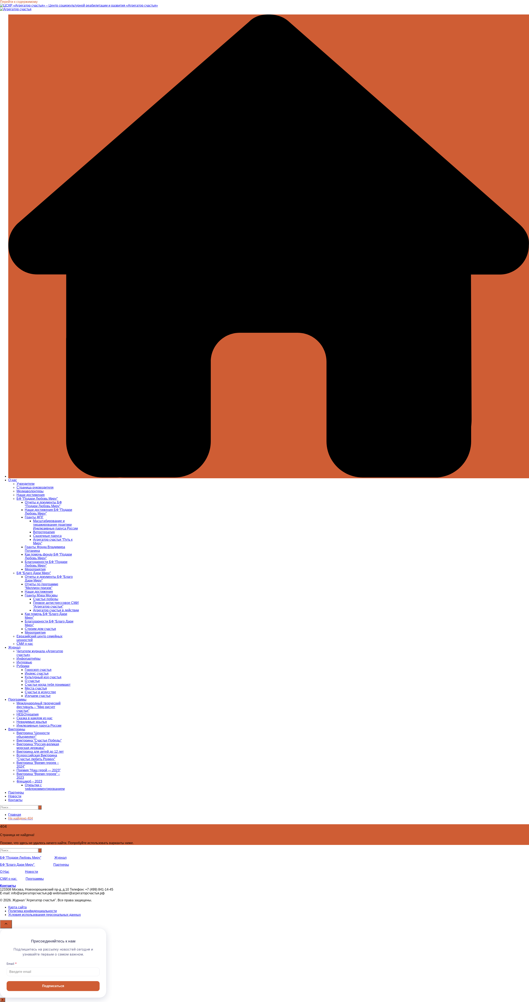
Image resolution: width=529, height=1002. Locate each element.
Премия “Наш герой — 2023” (39, 770)
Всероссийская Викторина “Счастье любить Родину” (37, 757)
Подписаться (53, 986)
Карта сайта (17, 907)
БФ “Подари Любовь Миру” (37, 498)
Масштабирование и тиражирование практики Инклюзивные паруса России (55, 524)
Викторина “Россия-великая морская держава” (38, 746)
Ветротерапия (44, 532)
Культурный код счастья (43, 677)
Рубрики (23, 666)
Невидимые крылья (32, 722)
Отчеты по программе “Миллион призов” (41, 586)
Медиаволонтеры (30, 491)
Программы (17, 699)
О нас (12, 480)
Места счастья (36, 688)
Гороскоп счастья (38, 670)
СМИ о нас (25, 643)
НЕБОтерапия (28, 714)
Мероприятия (35, 569)
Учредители (26, 483)
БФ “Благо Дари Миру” (34, 573)
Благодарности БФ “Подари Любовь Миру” (46, 563)
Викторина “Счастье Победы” (39, 740)
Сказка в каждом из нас (34, 718)
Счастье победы (45, 599)
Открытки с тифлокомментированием (45, 787)
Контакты (15, 800)
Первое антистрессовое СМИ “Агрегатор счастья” (56, 604)
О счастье (32, 681)
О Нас (4, 871)
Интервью (24, 662)
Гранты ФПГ (34, 517)
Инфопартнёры (29, 658)
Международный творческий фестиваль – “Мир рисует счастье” (39, 706)
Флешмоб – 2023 (29, 781)
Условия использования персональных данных (44, 914)
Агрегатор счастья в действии (56, 610)
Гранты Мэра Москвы (41, 595)
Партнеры (16, 792)
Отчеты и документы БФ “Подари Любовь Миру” (43, 504)
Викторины (16, 729)
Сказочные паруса (47, 536)
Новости (14, 796)
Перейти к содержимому (19, 2)
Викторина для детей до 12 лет (40, 751)
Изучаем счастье (38, 696)
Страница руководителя (35, 487)
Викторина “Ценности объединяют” (33, 734)
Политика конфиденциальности (32, 911)
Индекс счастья (37, 673)
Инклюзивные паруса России (39, 725)
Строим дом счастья (40, 629)
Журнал (14, 647)
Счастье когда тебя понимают (47, 684)
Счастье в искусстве (40, 692)
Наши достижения (31, 495)
